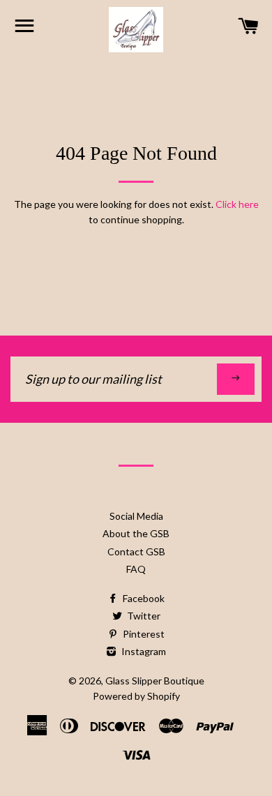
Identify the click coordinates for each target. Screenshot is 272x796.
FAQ (136, 569)
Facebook (143, 598)
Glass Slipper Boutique (154, 680)
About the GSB (136, 533)
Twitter (142, 616)
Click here (237, 204)
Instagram (142, 651)
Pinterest (143, 634)
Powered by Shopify (136, 696)
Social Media (136, 516)
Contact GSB (136, 551)
